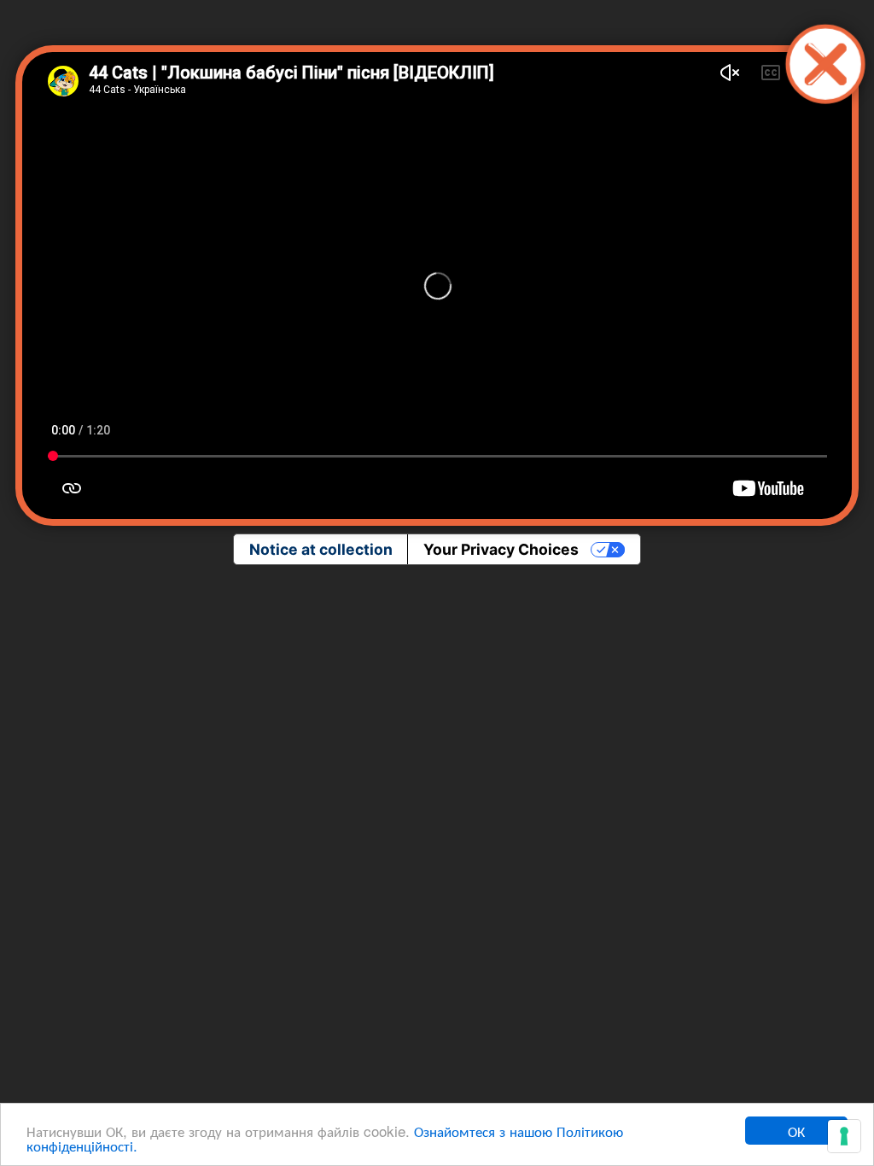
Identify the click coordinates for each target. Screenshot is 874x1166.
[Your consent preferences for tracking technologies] (844, 1136)
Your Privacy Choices (501, 549)
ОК (796, 1130)
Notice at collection (321, 549)
